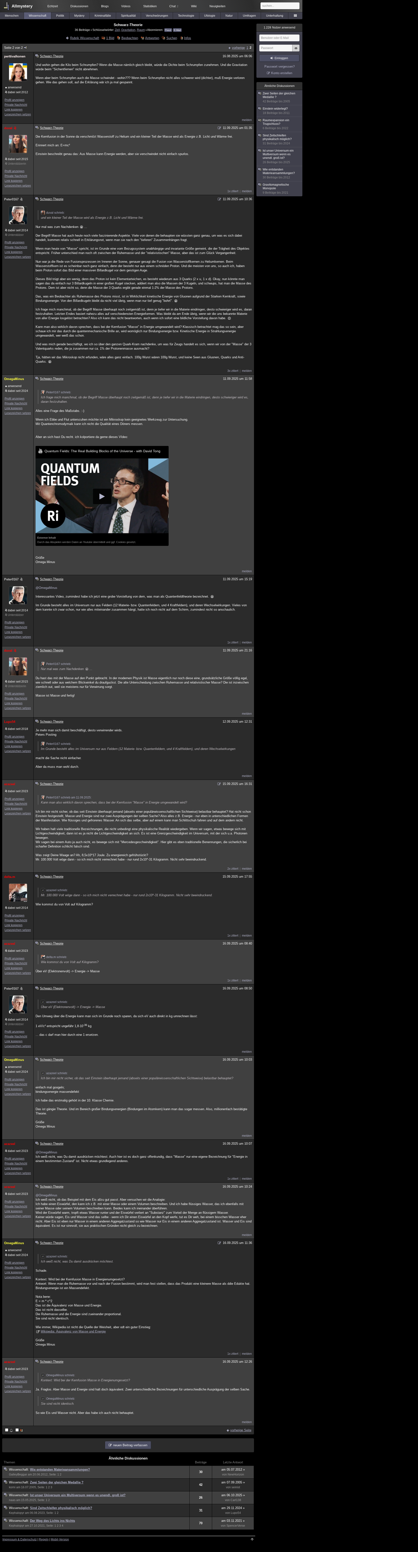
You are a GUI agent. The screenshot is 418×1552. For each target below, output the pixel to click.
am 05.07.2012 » (233, 1469)
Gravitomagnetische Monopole (276, 188)
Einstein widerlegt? (276, 111)
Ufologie (209, 15)
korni (12, 1487)
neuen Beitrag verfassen (130, 1445)
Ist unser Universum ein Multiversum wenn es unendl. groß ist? (78, 1495)
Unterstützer (16, 235)
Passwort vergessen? (279, 66)
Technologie (186, 15)
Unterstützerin (17, 163)
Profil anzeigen (14, 100)
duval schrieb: (55, 212)
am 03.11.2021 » (233, 1521)
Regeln (44, 1539)
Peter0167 (11, 199)
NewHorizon (236, 1474)
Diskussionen (79, 6)
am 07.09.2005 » (233, 1482)
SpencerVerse (235, 1525)
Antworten (152, 38)
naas (12, 1500)
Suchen (171, 38)
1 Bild (110, 38)
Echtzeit (52, 6)
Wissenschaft (37, 15)
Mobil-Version (60, 1539)
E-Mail (177, 30)
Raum (141, 29)
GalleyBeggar (18, 1474)
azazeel (9, 784)
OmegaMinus (14, 379)
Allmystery (22, 6)
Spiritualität (128, 15)
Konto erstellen (281, 73)
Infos (187, 38)
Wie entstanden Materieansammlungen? (60, 1469)
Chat (173, 6)
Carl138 (236, 1500)
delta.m (9, 877)
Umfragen (249, 15)
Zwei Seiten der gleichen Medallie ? (56, 1482)
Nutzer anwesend (279, 27)
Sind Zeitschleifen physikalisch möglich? (61, 1508)
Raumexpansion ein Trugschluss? (276, 124)
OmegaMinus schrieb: (60, 1375)
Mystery (79, 15)
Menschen (12, 15)
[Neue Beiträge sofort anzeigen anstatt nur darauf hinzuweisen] (20, 1430)
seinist (235, 1487)
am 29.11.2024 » (233, 1508)
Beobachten (129, 38)
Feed (168, 30)
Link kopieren (13, 109)
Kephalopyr (16, 1512)
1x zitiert (232, 191)
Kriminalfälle (103, 15)
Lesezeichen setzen (18, 114)
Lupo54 (9, 722)
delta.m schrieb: (56, 957)
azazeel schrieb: (57, 890)
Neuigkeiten (217, 6)
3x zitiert (232, 371)
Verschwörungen (157, 15)
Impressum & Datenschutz (19, 1539)
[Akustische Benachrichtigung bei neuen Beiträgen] (9, 1430)
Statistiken (150, 6)
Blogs (105, 6)
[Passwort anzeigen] (295, 51)
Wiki (194, 6)
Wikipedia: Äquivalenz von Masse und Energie (73, 1331)
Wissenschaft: (19, 1469)
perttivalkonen (14, 56)
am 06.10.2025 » (233, 1495)
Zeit (117, 29)
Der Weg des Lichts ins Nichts (52, 1521)
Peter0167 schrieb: (58, 392)
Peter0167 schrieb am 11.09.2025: (68, 797)
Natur (229, 15)
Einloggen (281, 58)
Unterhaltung (274, 15)
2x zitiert (232, 868)
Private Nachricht (16, 104)
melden (247, 120)
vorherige (238, 47)
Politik (60, 15)
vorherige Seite (240, 1430)
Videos (125, 6)
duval (8, 128)
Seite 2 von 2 (13, 47)
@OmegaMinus (46, 588)
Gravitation (128, 29)
